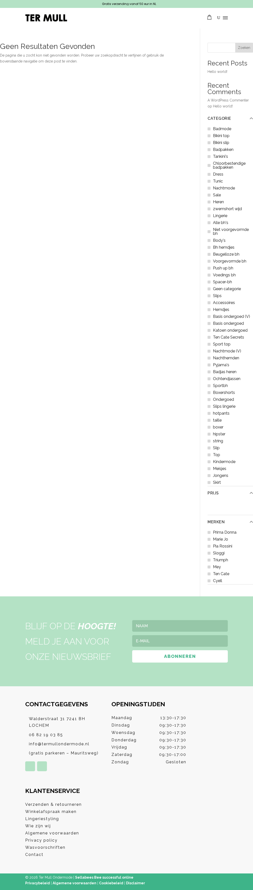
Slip (216, 447)
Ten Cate (221, 573)
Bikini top (221, 135)
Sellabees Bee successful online (104, 877)
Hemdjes (221, 309)
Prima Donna (224, 532)
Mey (217, 567)
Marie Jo (220, 539)
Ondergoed (223, 399)
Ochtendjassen (226, 378)
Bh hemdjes (223, 247)
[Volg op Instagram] (42, 766)
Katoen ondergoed (230, 330)
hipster (219, 434)
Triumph (220, 560)
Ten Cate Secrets (228, 337)
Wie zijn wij (38, 826)
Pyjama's (221, 365)
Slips (217, 295)
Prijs (213, 493)
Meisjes (219, 468)
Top (216, 454)
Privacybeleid (37, 883)
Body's (219, 240)
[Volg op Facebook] (30, 766)
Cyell (217, 580)
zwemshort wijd (227, 208)
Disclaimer (135, 883)
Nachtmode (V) (227, 351)
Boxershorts (224, 392)
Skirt (217, 482)
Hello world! (217, 72)
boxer (218, 427)
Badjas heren (224, 371)
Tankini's (220, 156)
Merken (216, 522)
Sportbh (220, 385)
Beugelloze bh (226, 254)
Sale (217, 195)
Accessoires (224, 302)
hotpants (221, 413)
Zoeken (244, 48)
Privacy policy (41, 840)
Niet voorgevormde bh (231, 231)
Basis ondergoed (228, 323)
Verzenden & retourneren (53, 804)
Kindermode (224, 461)
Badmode (222, 128)
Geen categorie (227, 288)
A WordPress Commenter (228, 100)
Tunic (218, 181)
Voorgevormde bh (229, 261)
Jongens (220, 475)
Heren (218, 202)
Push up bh (223, 268)
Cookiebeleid (111, 883)
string (218, 441)
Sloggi (219, 553)
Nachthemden (226, 358)
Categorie (219, 119)
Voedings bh (224, 275)
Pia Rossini (222, 546)
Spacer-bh (222, 282)
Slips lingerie (224, 406)
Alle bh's (220, 222)
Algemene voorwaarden (52, 833)
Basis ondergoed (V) (231, 316)
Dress (218, 174)
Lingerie (220, 215)
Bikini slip (221, 142)
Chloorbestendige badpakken (229, 165)
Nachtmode (224, 188)
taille (217, 420)
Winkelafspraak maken (51, 811)
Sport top (222, 344)
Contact (34, 854)
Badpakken (223, 149)
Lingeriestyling (42, 818)
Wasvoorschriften (45, 847)
